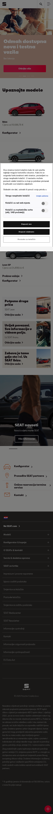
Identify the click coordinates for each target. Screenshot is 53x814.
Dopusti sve (26, 224)
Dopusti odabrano (26, 232)
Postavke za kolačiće (26, 239)
